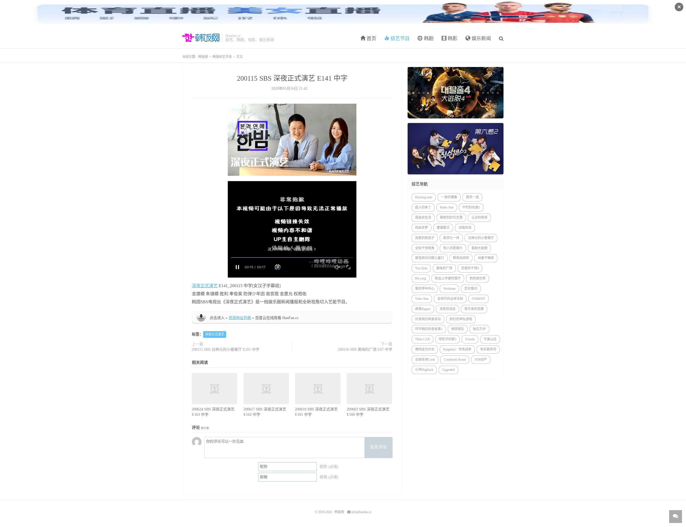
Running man (423, 197)
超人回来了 (423, 207)
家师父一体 (451, 238)
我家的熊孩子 (424, 238)
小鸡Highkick (424, 370)
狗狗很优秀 (477, 278)
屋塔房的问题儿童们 (429, 258)
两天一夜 (472, 197)
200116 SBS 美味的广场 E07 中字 (365, 349)
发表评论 (378, 447)
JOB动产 (481, 359)
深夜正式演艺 (205, 285)
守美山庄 (490, 339)
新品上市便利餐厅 (448, 278)
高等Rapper (423, 309)
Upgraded (448, 370)
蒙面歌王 (443, 228)
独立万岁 (479, 329)
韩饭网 (200, 37)
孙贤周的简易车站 (428, 319)
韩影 (451, 38)
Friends (470, 339)
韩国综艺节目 (222, 57)
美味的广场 (444, 268)
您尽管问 (470, 288)
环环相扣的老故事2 (428, 329)
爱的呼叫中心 (424, 288)
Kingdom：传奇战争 (457, 349)
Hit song (420, 278)
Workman (449, 288)
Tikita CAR (422, 339)
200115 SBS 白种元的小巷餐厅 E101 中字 (225, 349)
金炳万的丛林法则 (450, 299)
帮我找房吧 (461, 258)
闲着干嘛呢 (486, 258)
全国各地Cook (425, 359)
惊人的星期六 (453, 248)
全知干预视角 (424, 248)
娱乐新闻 (480, 38)
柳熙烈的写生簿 (451, 217)
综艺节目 (399, 38)
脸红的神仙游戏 (461, 319)
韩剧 (428, 38)
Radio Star (446, 207)
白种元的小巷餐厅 (481, 238)
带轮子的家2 (447, 339)
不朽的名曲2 (471, 207)
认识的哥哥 (479, 217)
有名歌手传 (488, 349)
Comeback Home (455, 359)
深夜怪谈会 (447, 309)
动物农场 (464, 228)
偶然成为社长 (424, 349)
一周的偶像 (449, 197)
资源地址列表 (240, 318)
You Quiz (421, 268)
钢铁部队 (457, 329)
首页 (370, 38)
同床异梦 (421, 228)
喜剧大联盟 (479, 248)
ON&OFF (478, 299)
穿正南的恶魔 (474, 309)
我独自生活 (423, 217)
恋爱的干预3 (470, 268)
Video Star (421, 299)
